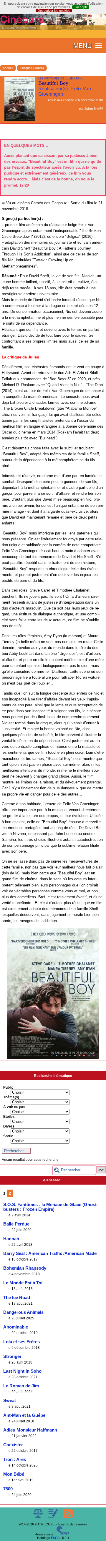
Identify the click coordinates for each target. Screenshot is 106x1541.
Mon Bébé (13, 1474)
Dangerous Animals (23, 1312)
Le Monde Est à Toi (22, 1283)
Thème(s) (11, 1097)
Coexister (13, 1444)
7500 (8, 1489)
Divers (8, 1126)
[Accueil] (53, 29)
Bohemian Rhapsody (24, 1268)
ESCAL (56, 1538)
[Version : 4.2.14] (62, 1534)
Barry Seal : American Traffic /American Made (50, 1253)
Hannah (11, 1238)
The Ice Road (16, 1297)
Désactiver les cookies (54, 10)
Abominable (15, 1327)
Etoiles (9, 1117)
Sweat (9, 1400)
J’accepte (81, 7)
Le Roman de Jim (21, 1386)
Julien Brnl (92, 108)
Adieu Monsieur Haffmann (30, 1430)
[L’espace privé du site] (53, 1517)
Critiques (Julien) (32, 68)
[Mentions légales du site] (38, 1517)
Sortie (8, 1136)
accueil (8, 68)
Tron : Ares (14, 1459)
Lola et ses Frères (21, 1341)
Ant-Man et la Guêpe (24, 1415)
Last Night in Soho (22, 1371)
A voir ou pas (14, 1107)
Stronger (12, 1356)
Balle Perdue (16, 1224)
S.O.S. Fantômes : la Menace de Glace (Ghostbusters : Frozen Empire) (50, 1207)
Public (8, 1087)
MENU (82, 45)
